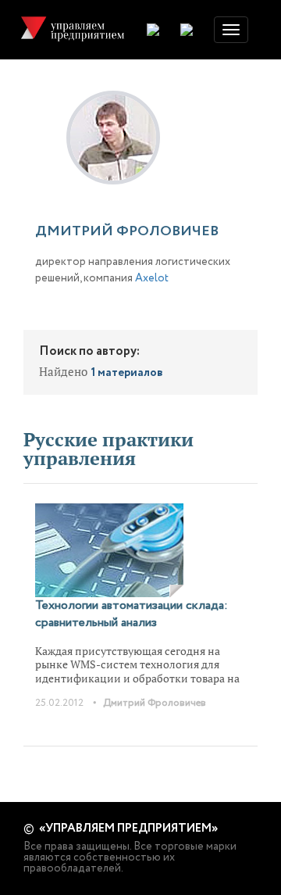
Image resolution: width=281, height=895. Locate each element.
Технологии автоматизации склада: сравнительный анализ (131, 614)
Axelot (152, 278)
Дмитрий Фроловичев (154, 703)
